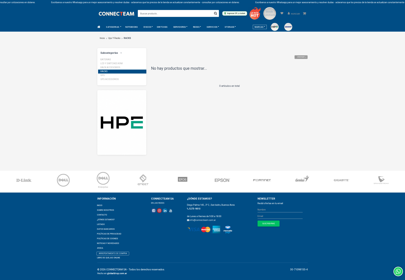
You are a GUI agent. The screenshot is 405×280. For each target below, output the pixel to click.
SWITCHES (162, 27)
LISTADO (101, 224)
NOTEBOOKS (131, 27)
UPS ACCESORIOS (109, 79)
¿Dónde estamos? (106, 219)
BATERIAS (105, 59)
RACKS (104, 71)
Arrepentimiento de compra (113, 253)
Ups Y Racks (114, 38)
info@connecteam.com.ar (203, 220)
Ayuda (100, 248)
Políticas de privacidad (109, 234)
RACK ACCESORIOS (110, 67)
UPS (102, 75)
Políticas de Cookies (107, 238)
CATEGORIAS (113, 27)
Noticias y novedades (108, 243)
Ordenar (301, 57)
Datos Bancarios (106, 229)
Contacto (102, 215)
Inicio (102, 38)
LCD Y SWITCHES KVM (111, 63)
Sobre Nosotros (105, 210)
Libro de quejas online (108, 258)
